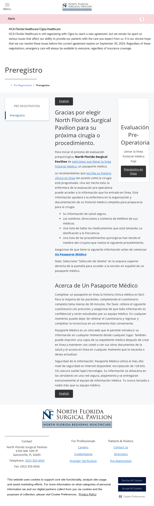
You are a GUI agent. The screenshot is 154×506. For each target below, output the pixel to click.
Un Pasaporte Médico (70, 254)
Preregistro (17, 115)
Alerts (75, 18)
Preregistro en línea (133, 171)
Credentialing (83, 454)
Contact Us (121, 447)
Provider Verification (83, 461)
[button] (132, 496)
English (64, 101)
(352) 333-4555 (35, 460)
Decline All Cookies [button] (132, 480)
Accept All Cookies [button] (132, 488)
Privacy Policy (87, 494)
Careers (83, 447)
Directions (121, 454)
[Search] (132, 6)
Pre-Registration (27, 106)
